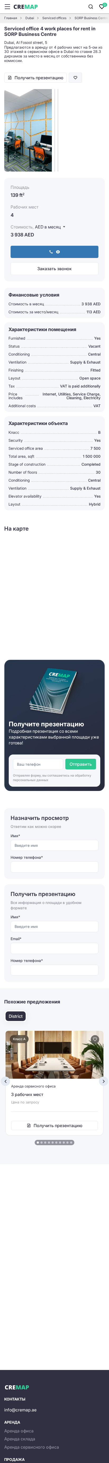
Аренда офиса (19, 1430)
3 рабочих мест (27, 1094)
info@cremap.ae (20, 1409)
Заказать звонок (54, 268)
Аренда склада (19, 1438)
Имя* (15, 835)
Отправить (81, 764)
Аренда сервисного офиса (31, 1447)
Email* (16, 938)
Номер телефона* (27, 857)
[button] (38, 1142)
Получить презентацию (39, 77)
